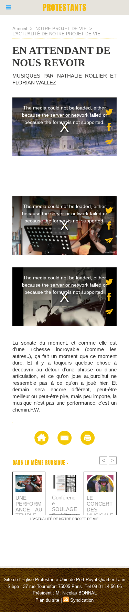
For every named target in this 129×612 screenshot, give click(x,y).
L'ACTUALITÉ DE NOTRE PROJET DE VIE (56, 33)
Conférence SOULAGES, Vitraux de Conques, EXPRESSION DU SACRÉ (64, 503)
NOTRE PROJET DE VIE (61, 28)
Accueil (19, 28)
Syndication (82, 600)
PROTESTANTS (64, 7)
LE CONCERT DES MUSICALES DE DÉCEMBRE (100, 503)
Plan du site (47, 600)
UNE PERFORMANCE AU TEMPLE (28, 503)
